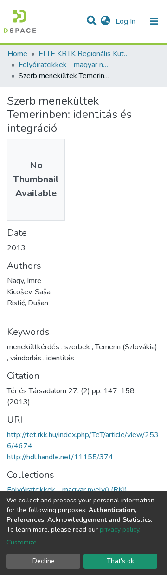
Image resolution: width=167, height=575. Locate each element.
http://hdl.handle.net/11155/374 (60, 457)
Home (17, 54)
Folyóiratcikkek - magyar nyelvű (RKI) (65, 65)
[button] (105, 21)
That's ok (120, 560)
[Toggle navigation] (154, 21)
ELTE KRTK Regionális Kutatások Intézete (85, 54)
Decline (43, 560)
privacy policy (119, 529)
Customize (21, 542)
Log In (126, 21)
